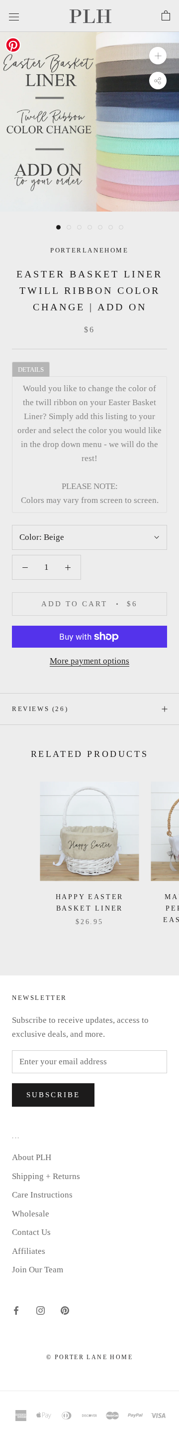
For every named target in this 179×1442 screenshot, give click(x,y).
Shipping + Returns (46, 1176)
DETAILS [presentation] (31, 369)
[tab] (31, 368)
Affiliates (28, 1251)
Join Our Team (37, 1269)
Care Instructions (42, 1195)
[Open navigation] (14, 15)
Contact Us (31, 1232)
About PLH (31, 1157)
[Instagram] (40, 1310)
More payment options (89, 661)
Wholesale (30, 1213)
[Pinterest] (65, 1310)
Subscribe (53, 1095)
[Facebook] (16, 1310)
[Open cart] (166, 16)
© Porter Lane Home (89, 1357)
